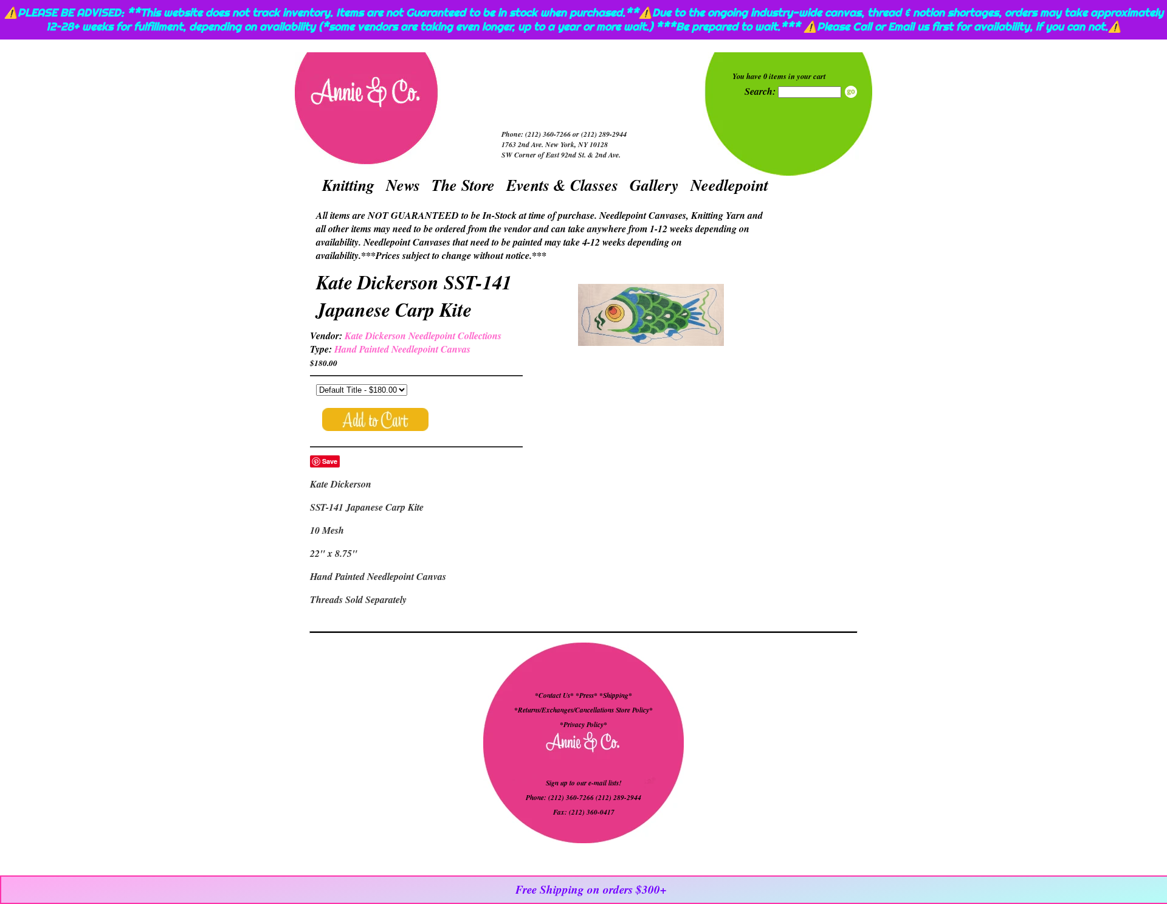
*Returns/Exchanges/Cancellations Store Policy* (583, 710)
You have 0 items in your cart (779, 76)
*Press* (587, 695)
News (403, 185)
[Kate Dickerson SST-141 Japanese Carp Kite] (651, 316)
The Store (463, 185)
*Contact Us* (554, 695)
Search (851, 92)
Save (329, 461)
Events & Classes (562, 185)
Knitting (348, 185)
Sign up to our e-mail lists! (583, 783)
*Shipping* (615, 695)
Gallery (654, 185)
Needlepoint (729, 185)
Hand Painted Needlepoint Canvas (402, 349)
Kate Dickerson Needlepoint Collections (423, 335)
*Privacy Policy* (583, 725)
